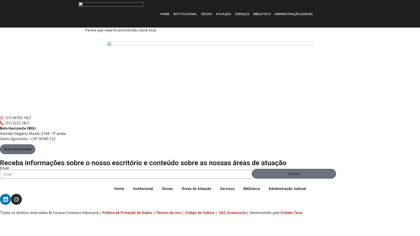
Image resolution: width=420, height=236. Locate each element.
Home (164, 14)
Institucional (185, 14)
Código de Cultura (199, 213)
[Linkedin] (5, 199)
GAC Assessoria (232, 213)
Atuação (223, 14)
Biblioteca (262, 14)
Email (4, 168)
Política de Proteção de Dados (127, 213)
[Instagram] (16, 199)
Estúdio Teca (291, 213)
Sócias (206, 14)
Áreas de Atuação (196, 189)
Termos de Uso (168, 213)
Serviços (242, 14)
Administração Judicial (294, 14)
